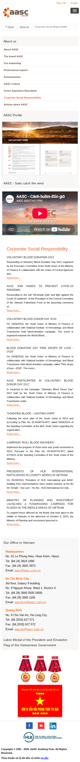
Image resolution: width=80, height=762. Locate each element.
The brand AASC (13, 56)
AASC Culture (12, 84)
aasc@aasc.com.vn (27, 570)
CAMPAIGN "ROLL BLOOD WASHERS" (30, 442)
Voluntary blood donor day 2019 (31, 319)
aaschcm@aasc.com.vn (30, 602)
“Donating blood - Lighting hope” (31, 413)
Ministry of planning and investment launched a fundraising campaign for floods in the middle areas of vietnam (40, 504)
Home (11, 27)
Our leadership (12, 63)
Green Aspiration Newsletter (20, 90)
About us (24, 27)
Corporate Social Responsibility (22, 97)
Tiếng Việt (61, 3)
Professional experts (16, 70)
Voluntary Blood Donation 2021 (30, 257)
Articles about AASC (16, 104)
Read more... (14, 277)
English (74, 3)
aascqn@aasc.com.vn (29, 629)
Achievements (12, 77)
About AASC (11, 49)
